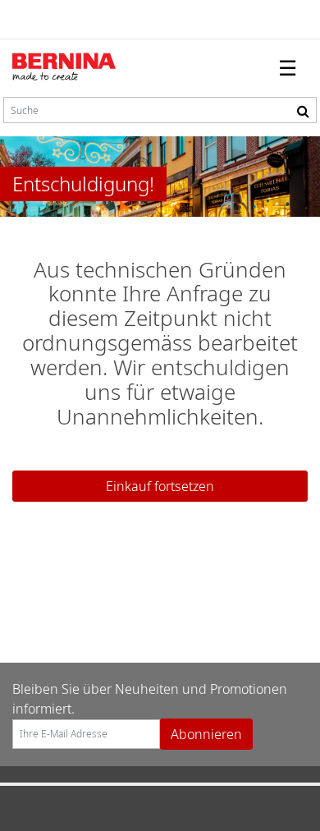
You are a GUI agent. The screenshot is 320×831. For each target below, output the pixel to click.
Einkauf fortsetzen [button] (160, 486)
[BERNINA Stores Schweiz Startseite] (78, 68)
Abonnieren (206, 734)
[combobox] (160, 110)
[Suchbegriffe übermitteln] (303, 110)
